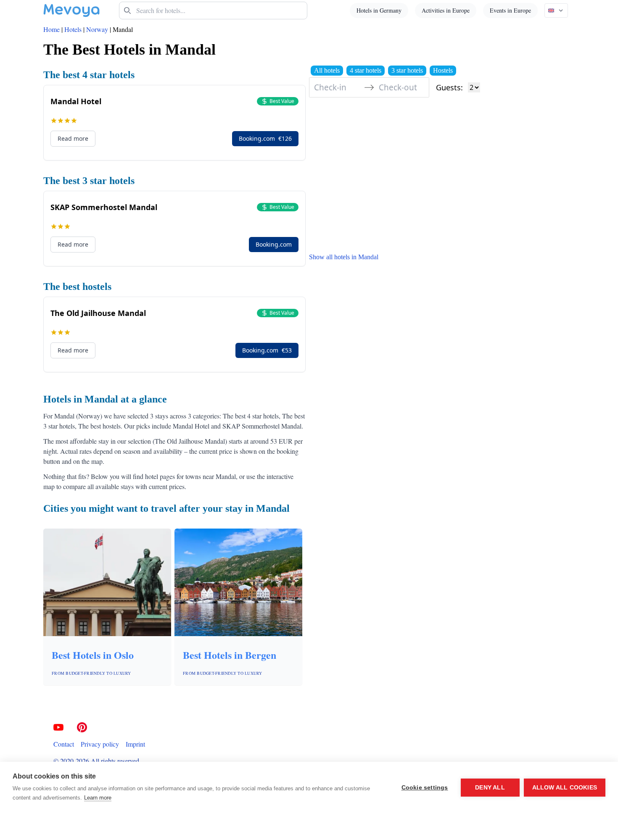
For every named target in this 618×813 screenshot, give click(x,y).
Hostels (443, 70)
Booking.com (265, 138)
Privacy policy (100, 743)
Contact (63, 743)
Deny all (490, 787)
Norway (97, 29)
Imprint (135, 743)
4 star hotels (365, 70)
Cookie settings (424, 787)
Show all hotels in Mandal (343, 256)
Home (51, 29)
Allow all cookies (564, 787)
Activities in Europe (446, 10)
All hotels (327, 70)
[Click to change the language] (556, 10)
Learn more (97, 798)
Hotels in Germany (379, 10)
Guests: (449, 87)
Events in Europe (510, 10)
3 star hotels (407, 70)
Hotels (73, 29)
